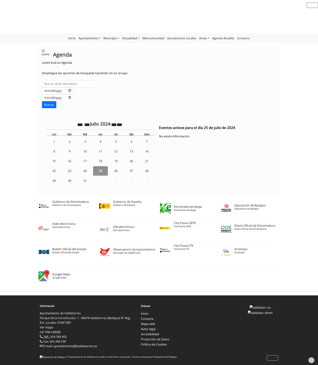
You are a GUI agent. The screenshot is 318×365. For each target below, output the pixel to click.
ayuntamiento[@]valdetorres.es (75, 346)
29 (54, 181)
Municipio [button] (110, 38)
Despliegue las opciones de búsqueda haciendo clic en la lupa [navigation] (84, 73)
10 (85, 151)
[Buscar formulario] (49, 104)
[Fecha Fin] (58, 97)
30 (69, 181)
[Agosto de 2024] (119, 124)
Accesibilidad (150, 334)
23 (69, 171)
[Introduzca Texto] (69, 83)
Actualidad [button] (129, 38)
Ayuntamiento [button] (88, 38)
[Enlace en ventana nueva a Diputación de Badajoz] (53, 356)
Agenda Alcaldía (223, 38)
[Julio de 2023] (80, 124)
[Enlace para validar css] (260, 307)
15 (54, 161)
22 (54, 171)
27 (131, 171)
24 (85, 171)
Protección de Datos (155, 339)
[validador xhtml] (260, 313)
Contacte (147, 319)
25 (100, 171)
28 (147, 171)
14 (147, 151)
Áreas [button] (203, 38)
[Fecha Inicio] (58, 90)
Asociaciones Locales (181, 38)
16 (69, 161)
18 (100, 161)
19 (116, 161)
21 (147, 161)
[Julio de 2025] (114, 124)
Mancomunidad (153, 38)
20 (131, 161)
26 (116, 171)
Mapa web (148, 324)
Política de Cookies (154, 344)
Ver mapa (46, 327)
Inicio (72, 38)
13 (131, 151)
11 (100, 151)
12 (116, 151)
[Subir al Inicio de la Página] (311, 360)
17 (85, 161)
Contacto (243, 38)
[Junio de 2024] (87, 124)
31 (85, 181)
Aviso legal (148, 329)
